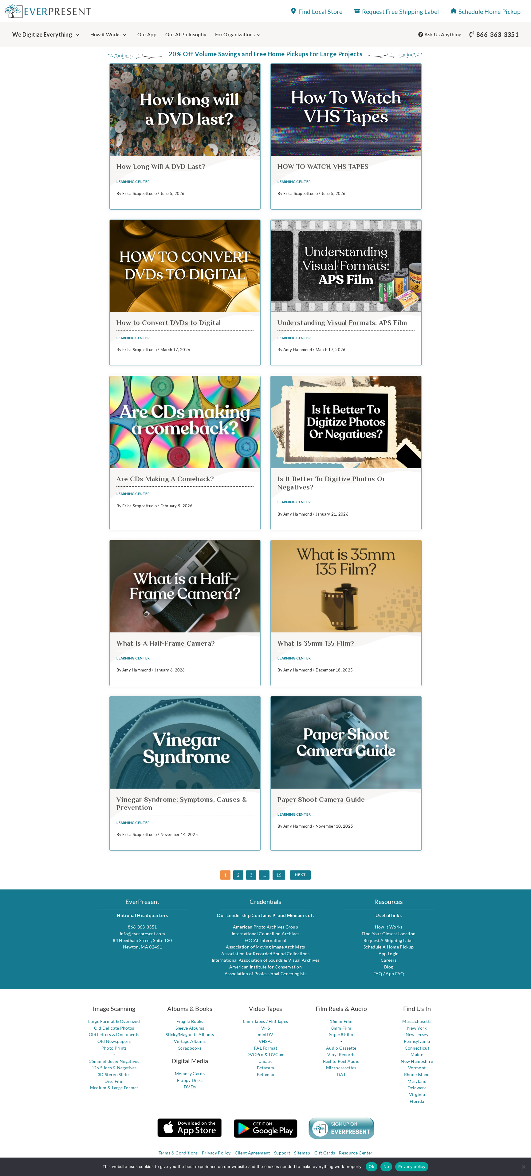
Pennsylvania (417, 1041)
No (386, 1166)
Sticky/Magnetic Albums (190, 1034)
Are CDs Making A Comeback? (165, 479)
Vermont (417, 1067)
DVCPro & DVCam (265, 1054)
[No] (523, 1167)
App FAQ (395, 973)
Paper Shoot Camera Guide (321, 799)
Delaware (417, 1087)
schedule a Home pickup (389, 946)
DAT (341, 1074)
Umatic (265, 1061)
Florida (417, 1101)
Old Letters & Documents (114, 1034)
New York (417, 1028)
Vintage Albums (190, 1041)
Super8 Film (341, 1034)
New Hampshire (417, 1061)
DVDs (190, 1086)
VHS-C (266, 1041)
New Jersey (417, 1034)
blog (388, 966)
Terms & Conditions (178, 1152)
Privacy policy (411, 1166)
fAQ (378, 973)
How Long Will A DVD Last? (160, 166)
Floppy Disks (190, 1080)
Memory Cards (190, 1073)
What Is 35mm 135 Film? (315, 643)
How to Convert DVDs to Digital (168, 323)
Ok (371, 1166)
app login (389, 953)
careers (388, 960)
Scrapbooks (189, 1048)
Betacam (265, 1067)
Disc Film (114, 1081)
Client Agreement (252, 1152)
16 (278, 874)
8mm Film (341, 1028)
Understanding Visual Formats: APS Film (342, 323)
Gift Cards (324, 1152)
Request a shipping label (389, 940)
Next (300, 874)
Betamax (265, 1074)
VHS (265, 1028)
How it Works (105, 34)
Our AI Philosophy (185, 34)
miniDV (265, 1034)
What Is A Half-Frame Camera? (165, 643)
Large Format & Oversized (114, 1021)
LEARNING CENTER (132, 182)
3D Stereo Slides (114, 1074)
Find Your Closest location (388, 933)
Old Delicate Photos (114, 1028)
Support (282, 1152)
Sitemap (302, 1152)
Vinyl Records (341, 1054)
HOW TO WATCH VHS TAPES (322, 166)
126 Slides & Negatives (114, 1067)
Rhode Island (417, 1074)
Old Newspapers (113, 1041)
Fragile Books (189, 1021)
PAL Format (265, 1048)
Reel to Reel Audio (341, 1061)
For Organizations (235, 34)
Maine (417, 1054)
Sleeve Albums (189, 1028)
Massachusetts (416, 1021)
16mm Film (341, 1021)
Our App (146, 34)
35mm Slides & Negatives (114, 1061)
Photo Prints (114, 1048)
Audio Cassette (341, 1048)
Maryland (417, 1081)
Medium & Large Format (114, 1087)
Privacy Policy (216, 1152)
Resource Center (355, 1152)
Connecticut (417, 1048)
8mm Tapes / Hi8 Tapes (265, 1021)
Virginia (417, 1094)
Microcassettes (341, 1067)
